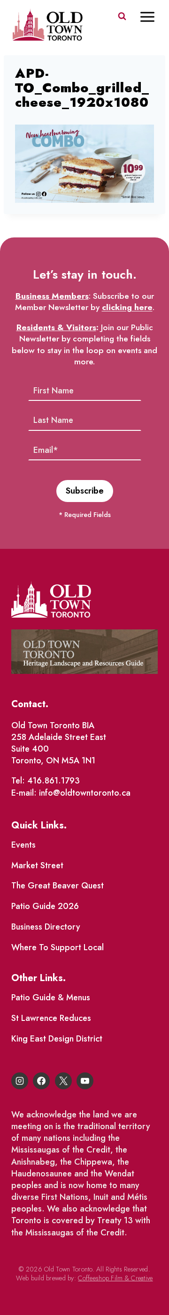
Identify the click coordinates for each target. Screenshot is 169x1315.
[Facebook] (41, 1080)
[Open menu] (152, 16)
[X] (63, 1080)
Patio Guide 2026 (45, 906)
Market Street (37, 865)
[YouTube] (85, 1080)
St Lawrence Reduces (51, 1018)
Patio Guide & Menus (50, 997)
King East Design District (56, 1039)
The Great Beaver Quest (57, 885)
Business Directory (45, 927)
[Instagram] (19, 1080)
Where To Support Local (57, 947)
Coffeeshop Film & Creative (115, 1278)
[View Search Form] (122, 16)
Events (23, 845)
